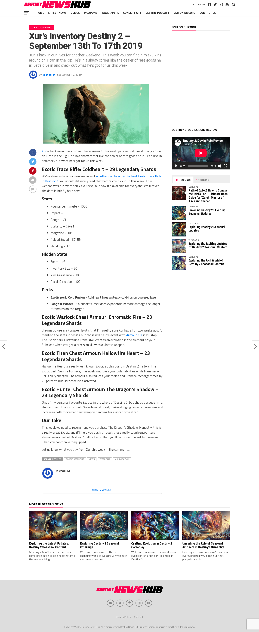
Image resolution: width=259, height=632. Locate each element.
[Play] (176, 166)
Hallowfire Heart (120, 353)
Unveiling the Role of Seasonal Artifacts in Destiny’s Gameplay (203, 545)
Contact (138, 617)
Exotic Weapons (75, 459)
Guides (75, 13)
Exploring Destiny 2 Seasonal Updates (207, 228)
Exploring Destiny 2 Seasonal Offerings (99, 545)
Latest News (57, 13)
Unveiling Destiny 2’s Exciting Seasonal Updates (207, 211)
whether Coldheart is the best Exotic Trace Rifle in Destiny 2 (101, 179)
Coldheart (93, 169)
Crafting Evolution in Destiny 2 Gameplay (151, 545)
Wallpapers (110, 13)
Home (40, 13)
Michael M (48, 74)
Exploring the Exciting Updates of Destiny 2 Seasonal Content (208, 245)
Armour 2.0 (134, 335)
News (92, 459)
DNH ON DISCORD (184, 13)
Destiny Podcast (157, 13)
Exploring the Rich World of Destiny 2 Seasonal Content (206, 262)
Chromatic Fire (125, 317)
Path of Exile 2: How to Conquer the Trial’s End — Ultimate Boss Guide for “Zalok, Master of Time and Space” (209, 196)
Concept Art (132, 13)
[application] (201, 153)
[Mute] (219, 166)
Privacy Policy (123, 617)
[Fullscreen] (225, 166)
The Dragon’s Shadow (130, 389)
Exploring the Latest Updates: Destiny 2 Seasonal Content (49, 545)
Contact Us (208, 13)
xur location (122, 459)
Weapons (90, 13)
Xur (44, 151)
